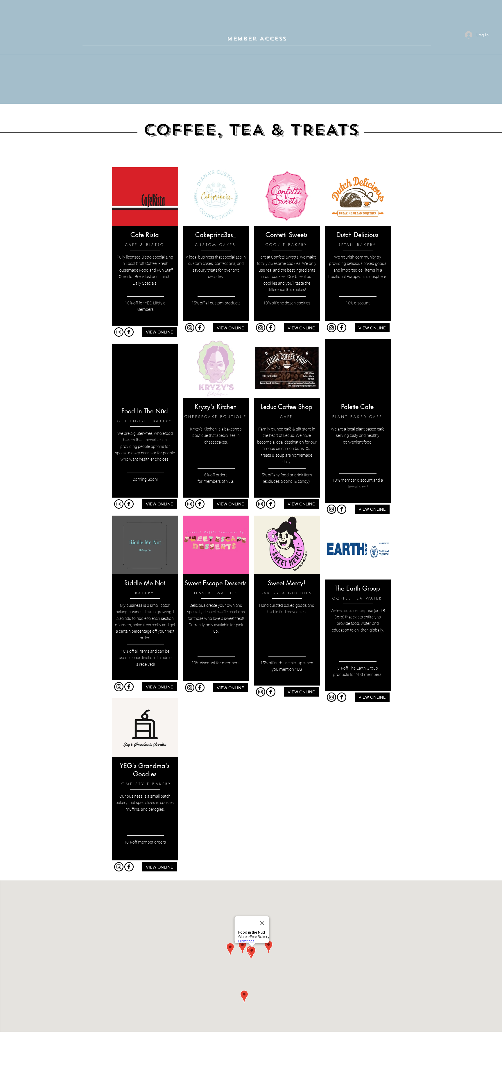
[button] (257, 39)
